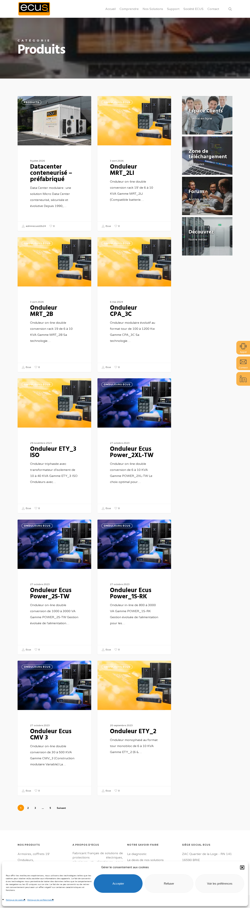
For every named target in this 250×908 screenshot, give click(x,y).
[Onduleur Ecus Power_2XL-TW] (134, 445)
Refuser (169, 883)
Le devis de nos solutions (145, 860)
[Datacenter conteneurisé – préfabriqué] (54, 163)
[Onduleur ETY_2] (134, 728)
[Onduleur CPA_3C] (134, 304)
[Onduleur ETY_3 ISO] (54, 445)
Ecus (108, 226)
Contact (243, 367)
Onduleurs (25, 860)
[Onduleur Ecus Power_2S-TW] (54, 587)
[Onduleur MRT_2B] (54, 304)
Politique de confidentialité (40, 900)
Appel (243, 352)
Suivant (61, 808)
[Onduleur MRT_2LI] (134, 163)
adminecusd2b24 (35, 226)
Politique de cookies (15, 900)
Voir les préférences (219, 883)
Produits (31, 102)
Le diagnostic (136, 854)
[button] (242, 867)
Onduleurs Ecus (117, 102)
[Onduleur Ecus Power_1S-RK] (134, 587)
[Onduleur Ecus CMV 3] (54, 728)
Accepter (118, 883)
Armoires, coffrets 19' (34, 854)
